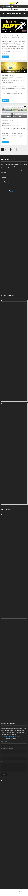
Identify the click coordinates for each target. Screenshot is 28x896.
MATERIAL (16, 77)
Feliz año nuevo (11, 37)
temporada (19, 125)
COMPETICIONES (9, 77)
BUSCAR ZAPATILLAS (7, 80)
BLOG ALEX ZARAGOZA (11, 122)
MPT (13, 35)
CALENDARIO (19, 122)
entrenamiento (6, 125)
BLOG (18, 35)
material (3, 82)
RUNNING (8, 82)
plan (10, 125)
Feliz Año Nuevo (6, 31)
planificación (14, 125)
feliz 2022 (5, 37)
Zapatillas (12, 82)
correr (23, 80)
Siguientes (15, 149)
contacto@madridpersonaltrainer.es (8, 736)
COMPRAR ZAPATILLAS (17, 80)
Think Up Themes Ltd (11, 891)
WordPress (22, 891)
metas (15, 37)
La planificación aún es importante (12, 116)
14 (11, 149)
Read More (5, 56)
